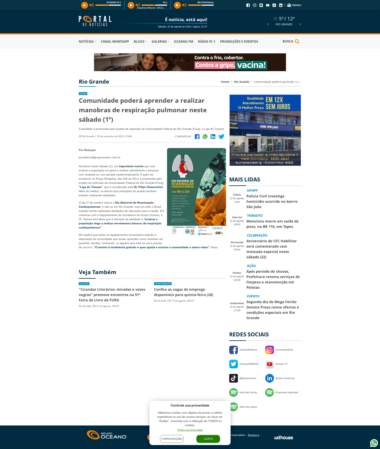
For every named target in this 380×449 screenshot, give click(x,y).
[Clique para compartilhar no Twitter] (221, 136)
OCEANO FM (183, 41)
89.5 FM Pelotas (206, 2)
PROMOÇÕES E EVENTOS (239, 41)
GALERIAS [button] (159, 41)
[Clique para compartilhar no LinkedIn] (213, 136)
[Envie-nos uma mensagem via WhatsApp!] (374, 443)
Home (225, 82)
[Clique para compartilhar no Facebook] (197, 136)
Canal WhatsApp (115, 41)
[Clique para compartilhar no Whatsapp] (205, 136)
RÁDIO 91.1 (206, 41)
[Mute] (91, 5)
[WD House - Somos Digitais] (284, 437)
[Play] (84, 5)
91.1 (165, 2)
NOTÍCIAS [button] (86, 41)
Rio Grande (241, 82)
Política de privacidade (190, 429)
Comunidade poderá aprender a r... (277, 82)
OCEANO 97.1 (113, 2)
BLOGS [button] (139, 41)
